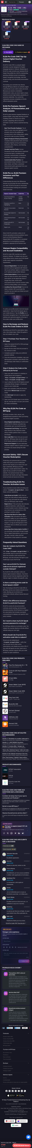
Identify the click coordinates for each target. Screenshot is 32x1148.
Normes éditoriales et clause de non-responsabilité (15, 1082)
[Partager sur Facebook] (4, 833)
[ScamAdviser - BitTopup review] (9, 1121)
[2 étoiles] (7, 947)
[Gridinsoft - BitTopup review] (22, 1121)
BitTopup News (6, 1045)
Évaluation (6, 944)
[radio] (7, 855)
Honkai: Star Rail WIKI (8, 1038)
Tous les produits (7, 1059)
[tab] (8, 52)
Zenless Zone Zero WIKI (8, 1041)
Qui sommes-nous (7, 1052)
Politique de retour (7, 1066)
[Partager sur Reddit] (22, 833)
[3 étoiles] (9, 947)
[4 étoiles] (12, 947)
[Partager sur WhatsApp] (11, 833)
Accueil (3, 5)
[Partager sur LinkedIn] (19, 833)
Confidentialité (6, 1080)
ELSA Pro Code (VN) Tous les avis (15, 923)
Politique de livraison (8, 1068)
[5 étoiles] (15, 947)
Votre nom (6, 938)
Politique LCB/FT (7, 1070)
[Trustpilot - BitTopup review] (16, 1125)
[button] (16, 1033)
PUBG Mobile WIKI (7, 1043)
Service (5, 1077)
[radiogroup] (10, 855)
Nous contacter (6, 1057)
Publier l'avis (25, 961)
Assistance (5, 1054)
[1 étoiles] (4, 947)
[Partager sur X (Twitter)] (7, 833)
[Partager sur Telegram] (15, 833)
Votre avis (6, 950)
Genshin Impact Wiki (8, 1036)
